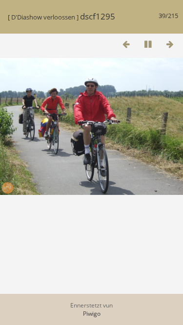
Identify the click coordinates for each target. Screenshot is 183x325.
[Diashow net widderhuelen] (104, 42)
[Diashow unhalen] (148, 44)
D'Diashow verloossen (43, 17)
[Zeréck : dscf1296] (126, 44)
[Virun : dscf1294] (170, 44)
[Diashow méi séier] (82, 42)
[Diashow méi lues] (60, 42)
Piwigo (92, 313)
